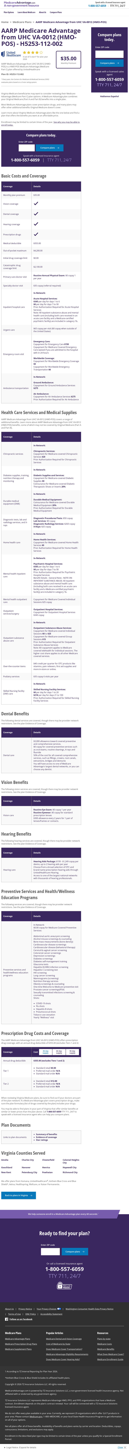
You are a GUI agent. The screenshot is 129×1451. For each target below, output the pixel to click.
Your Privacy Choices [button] (46, 1309)
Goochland (6, 1167)
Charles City (28, 1160)
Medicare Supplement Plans (18, 1349)
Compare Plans (56, 12)
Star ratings (42, 1140)
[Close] (122, 1447)
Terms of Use (14, 1314)
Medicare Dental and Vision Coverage (64, 1338)
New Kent (6, 1172)
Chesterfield (48, 1160)
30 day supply (46, 1052)
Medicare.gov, (36, 1416)
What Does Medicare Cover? (110, 1354)
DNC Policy (30, 1314)
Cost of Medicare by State (58, 1344)
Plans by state (103, 1338)
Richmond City (70, 1172)
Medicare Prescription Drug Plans (21, 1344)
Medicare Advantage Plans (17, 1338)
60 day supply (59, 1052)
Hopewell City (69, 1167)
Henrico (46, 1167)
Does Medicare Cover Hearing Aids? (63, 1359)
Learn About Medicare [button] (26, 12)
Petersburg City (29, 1172)
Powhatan (47, 1172)
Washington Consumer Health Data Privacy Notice (89, 1309)
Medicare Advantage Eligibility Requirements (67, 1354)
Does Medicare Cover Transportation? (64, 1349)
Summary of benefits (46, 1134)
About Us (9, 1309)
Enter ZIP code (26, 141)
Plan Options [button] (9, 12)
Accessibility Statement (51, 1314)
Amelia (4, 1160)
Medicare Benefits (105, 1349)
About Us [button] (42, 12)
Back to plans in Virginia (16, 1195)
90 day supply (72, 1052)
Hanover (26, 1167)
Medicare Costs (104, 1344)
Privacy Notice (25, 1309)
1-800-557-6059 (97, 6)
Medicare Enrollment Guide (110, 1359)
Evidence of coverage (46, 1137)
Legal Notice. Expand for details (21, 1447)
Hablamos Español (109, 96)
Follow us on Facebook (21, 1319)
